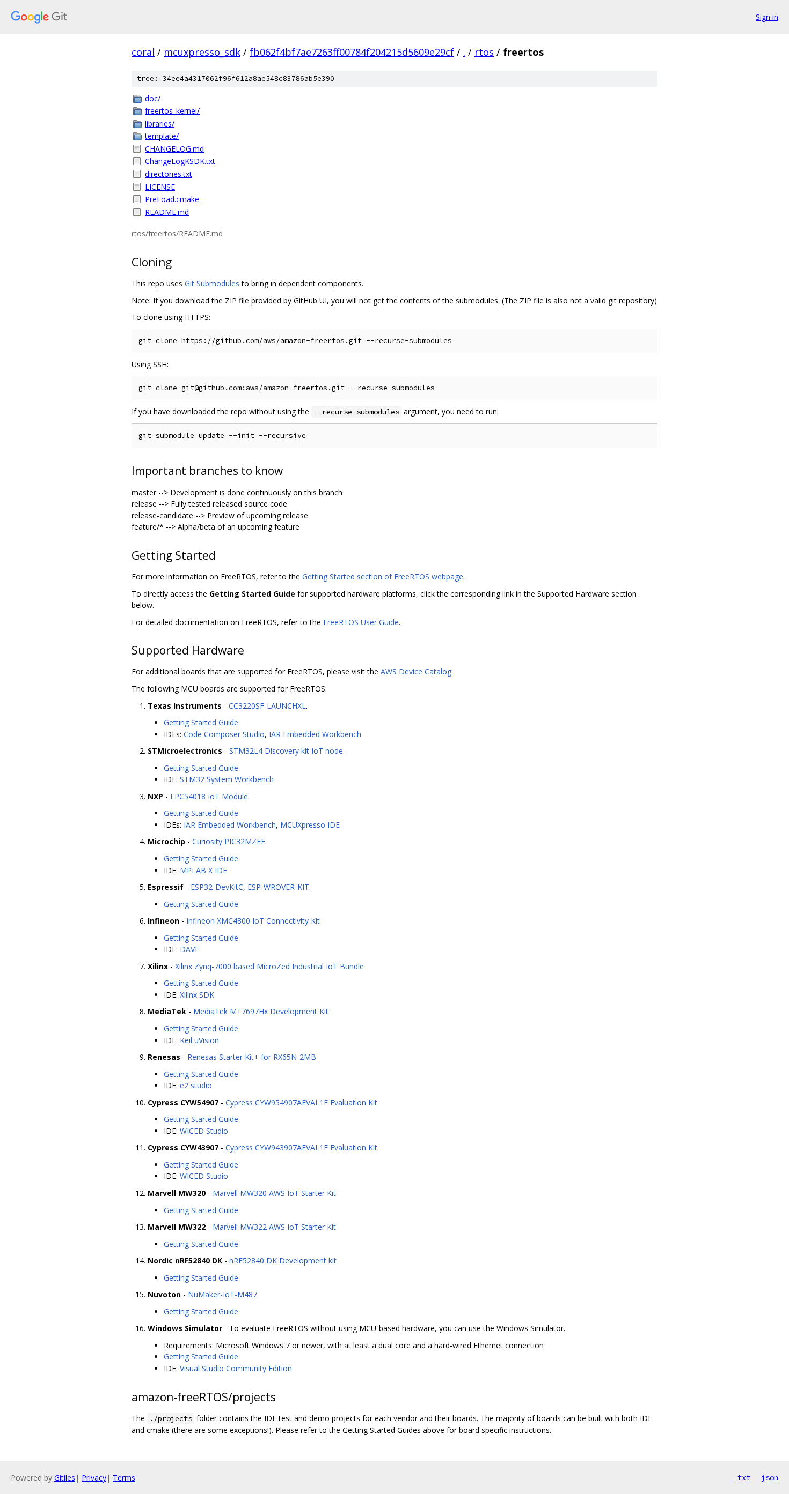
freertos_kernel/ (172, 111)
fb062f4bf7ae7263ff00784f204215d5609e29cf (352, 52)
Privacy (94, 1478)
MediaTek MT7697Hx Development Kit (260, 1011)
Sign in (767, 17)
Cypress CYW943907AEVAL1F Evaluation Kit (301, 1147)
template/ (162, 136)
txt (743, 1477)
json (769, 1477)
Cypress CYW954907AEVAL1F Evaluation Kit (301, 1102)
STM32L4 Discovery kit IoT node (286, 751)
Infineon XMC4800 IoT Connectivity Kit (253, 921)
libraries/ (159, 123)
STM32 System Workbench (227, 779)
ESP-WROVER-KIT (278, 887)
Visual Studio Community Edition (236, 1368)
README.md (167, 212)
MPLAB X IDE (203, 870)
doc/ (152, 98)
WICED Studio (204, 1131)
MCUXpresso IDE (310, 825)
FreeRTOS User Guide (361, 622)
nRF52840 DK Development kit (283, 1260)
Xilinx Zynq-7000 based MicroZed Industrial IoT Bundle (269, 966)
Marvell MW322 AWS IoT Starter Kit (274, 1227)
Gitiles (64, 1478)
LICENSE (160, 187)
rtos (484, 52)
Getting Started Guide (201, 722)
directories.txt (168, 174)
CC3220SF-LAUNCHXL (267, 706)
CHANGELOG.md (174, 149)
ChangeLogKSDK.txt (180, 161)
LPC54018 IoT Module (209, 796)
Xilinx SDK (197, 995)
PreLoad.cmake (172, 199)
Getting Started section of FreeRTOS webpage (382, 576)
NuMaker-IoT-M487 (222, 1294)
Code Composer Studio (224, 734)
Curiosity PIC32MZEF (228, 841)
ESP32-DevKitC (217, 887)
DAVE (189, 949)
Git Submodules (212, 283)
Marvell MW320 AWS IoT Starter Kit (274, 1193)
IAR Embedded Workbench (315, 734)
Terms (124, 1478)
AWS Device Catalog (416, 671)
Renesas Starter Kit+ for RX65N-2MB (251, 1057)
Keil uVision (199, 1040)
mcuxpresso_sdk (202, 52)
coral (143, 52)
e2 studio (196, 1085)
